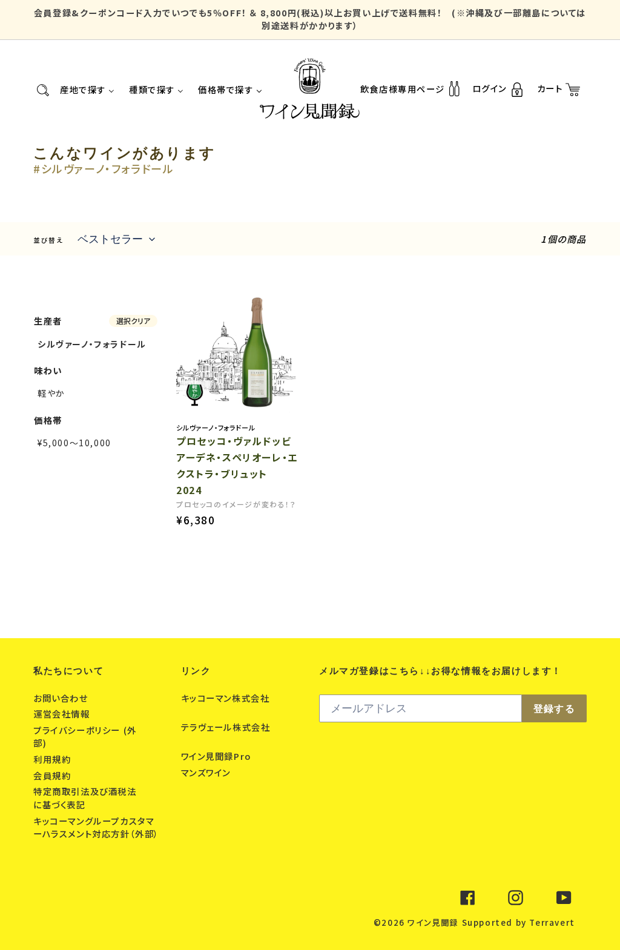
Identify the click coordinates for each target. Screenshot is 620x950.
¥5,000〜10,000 (74, 443)
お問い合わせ (62, 697)
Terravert (552, 922)
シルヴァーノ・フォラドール (92, 344)
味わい (48, 370)
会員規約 (53, 775)
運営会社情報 (63, 713)
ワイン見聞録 (432, 922)
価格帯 (48, 420)
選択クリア (133, 320)
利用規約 (53, 759)
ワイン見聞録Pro (217, 756)
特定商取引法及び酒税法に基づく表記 (85, 798)
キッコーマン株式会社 (225, 697)
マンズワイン (207, 772)
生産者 (48, 320)
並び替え (48, 240)
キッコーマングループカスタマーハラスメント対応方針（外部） (96, 827)
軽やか (51, 393)
